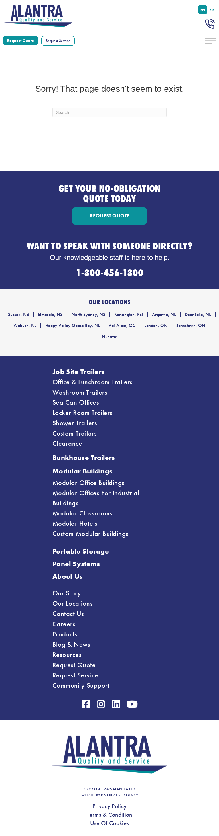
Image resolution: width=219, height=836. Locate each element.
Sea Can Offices (75, 402)
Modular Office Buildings (88, 483)
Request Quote (74, 665)
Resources (67, 655)
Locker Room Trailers (82, 413)
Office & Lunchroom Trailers (92, 382)
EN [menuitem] (202, 9)
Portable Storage (80, 551)
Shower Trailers (74, 423)
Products (64, 634)
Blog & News (71, 644)
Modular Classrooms (82, 513)
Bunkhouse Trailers (83, 457)
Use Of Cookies (109, 823)
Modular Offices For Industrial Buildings (95, 498)
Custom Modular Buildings (90, 534)
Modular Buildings (82, 471)
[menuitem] (203, 9)
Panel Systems (76, 564)
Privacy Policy (109, 806)
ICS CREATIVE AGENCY (119, 795)
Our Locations (72, 603)
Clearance (67, 443)
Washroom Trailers (79, 392)
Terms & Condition (109, 814)
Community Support (81, 685)
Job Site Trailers (78, 371)
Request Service (75, 675)
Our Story (66, 593)
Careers (63, 624)
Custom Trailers (74, 433)
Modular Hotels (75, 523)
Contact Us (68, 614)
